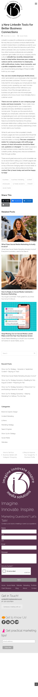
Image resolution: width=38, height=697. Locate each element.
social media (7, 188)
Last (2, 540)
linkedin (30, 184)
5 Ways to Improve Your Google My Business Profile (28, 455)
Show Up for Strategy (8, 433)
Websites (4, 442)
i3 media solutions (19, 184)
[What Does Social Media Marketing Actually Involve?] (19, 229)
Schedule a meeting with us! (12, 607)
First (2, 534)
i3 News (4, 420)
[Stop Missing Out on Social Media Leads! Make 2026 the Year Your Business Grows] (19, 316)
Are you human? (7, 566)
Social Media (23, 36)
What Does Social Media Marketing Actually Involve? (18, 376)
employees (6, 184)
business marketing (17, 180)
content (29, 180)
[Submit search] (34, 353)
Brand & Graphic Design (9, 412)
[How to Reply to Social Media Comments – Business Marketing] (19, 272)
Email (3, 544)
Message (4, 552)
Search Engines (6, 429)
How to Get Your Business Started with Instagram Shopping (9, 455)
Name (3, 528)
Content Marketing (7, 416)
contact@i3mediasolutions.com (11, 599)
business (5, 180)
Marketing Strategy (7, 425)
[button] (36, 3)
